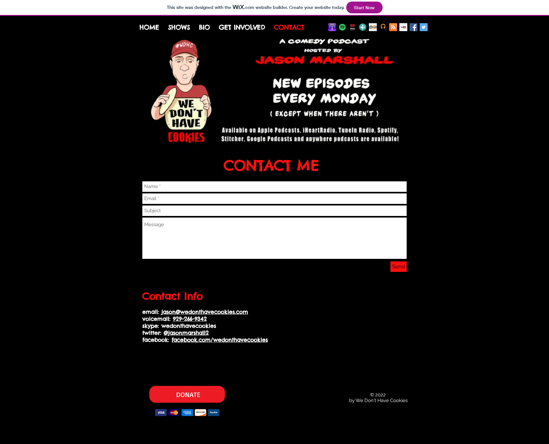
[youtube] (403, 27)
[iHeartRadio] (352, 27)
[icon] (383, 27)
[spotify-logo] (342, 27)
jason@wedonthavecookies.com (204, 311)
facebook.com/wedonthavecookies (220, 339)
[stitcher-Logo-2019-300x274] (373, 27)
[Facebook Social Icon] (413, 27)
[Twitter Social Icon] (424, 27)
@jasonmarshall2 (186, 332)
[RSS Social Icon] (393, 27)
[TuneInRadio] (363, 27)
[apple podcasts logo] (332, 27)
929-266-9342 (190, 318)
